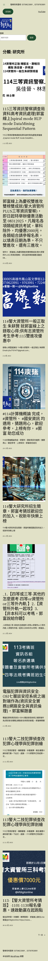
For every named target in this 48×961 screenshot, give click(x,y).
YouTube (41, 12)
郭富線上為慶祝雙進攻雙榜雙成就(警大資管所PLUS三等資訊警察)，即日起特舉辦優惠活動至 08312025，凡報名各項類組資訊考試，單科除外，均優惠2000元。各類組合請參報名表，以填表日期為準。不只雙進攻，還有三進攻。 (23, 223)
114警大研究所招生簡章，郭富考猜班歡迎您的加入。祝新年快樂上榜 (23, 513)
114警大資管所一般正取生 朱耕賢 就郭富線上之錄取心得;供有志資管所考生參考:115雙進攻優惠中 (24, 331)
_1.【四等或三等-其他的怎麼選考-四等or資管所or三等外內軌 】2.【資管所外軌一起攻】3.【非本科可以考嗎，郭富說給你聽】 (24, 606)
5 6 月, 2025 (7, 356)
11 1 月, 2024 (7, 633)
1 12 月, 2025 (7, 143)
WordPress (14, 956)
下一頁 (41, 935)
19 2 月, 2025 (7, 448)
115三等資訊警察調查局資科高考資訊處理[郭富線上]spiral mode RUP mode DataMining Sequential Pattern (24, 118)
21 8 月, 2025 (7, 263)
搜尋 (2, 33)
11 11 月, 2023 (8, 762)
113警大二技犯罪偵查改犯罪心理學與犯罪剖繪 (24, 741)
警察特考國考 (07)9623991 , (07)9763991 (27, 4)
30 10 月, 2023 (8, 925)
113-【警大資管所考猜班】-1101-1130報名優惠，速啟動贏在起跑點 (23, 905)
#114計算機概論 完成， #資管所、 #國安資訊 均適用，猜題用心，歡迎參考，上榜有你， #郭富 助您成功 (24, 423)
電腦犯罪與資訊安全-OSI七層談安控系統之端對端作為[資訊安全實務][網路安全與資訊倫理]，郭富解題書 (24, 701)
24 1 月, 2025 (7, 536)
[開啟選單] (4, 4)
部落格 (8, 12)
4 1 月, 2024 (7, 726)
